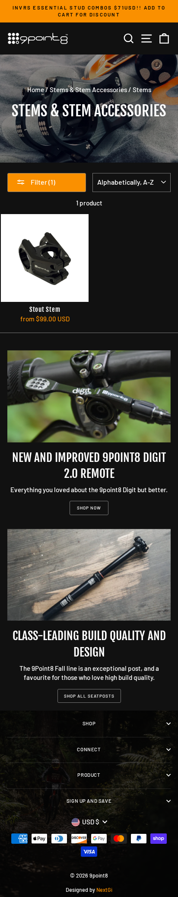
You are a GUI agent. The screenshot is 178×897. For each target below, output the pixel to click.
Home (35, 89)
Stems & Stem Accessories (88, 89)
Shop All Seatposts (89, 695)
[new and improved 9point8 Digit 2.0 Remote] (89, 396)
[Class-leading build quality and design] (89, 575)
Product (88, 775)
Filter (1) (42, 182)
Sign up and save (89, 801)
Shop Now (89, 507)
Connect (89, 749)
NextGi (104, 889)
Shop (89, 723)
